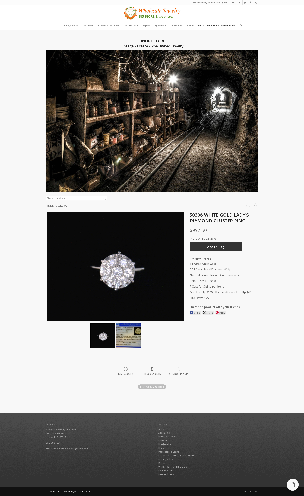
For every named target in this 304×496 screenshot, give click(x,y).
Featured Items (166, 470)
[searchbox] (76, 198)
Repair (161, 463)
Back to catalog (57, 206)
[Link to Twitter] (245, 2)
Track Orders (152, 373)
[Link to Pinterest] (250, 2)
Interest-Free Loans (168, 451)
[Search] (240, 25)
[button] (293, 485)
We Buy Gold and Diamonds (173, 466)
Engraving (163, 440)
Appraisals (164, 432)
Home (161, 447)
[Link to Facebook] (239, 2)
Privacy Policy (165, 459)
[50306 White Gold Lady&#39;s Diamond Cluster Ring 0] (102, 335)
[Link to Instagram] (255, 2)
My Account (125, 373)
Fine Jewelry (164, 444)
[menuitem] (71, 25)
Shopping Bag (178, 373)
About (161, 429)
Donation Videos (167, 436)
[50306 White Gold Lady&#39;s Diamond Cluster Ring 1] (128, 335)
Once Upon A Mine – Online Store (176, 455)
